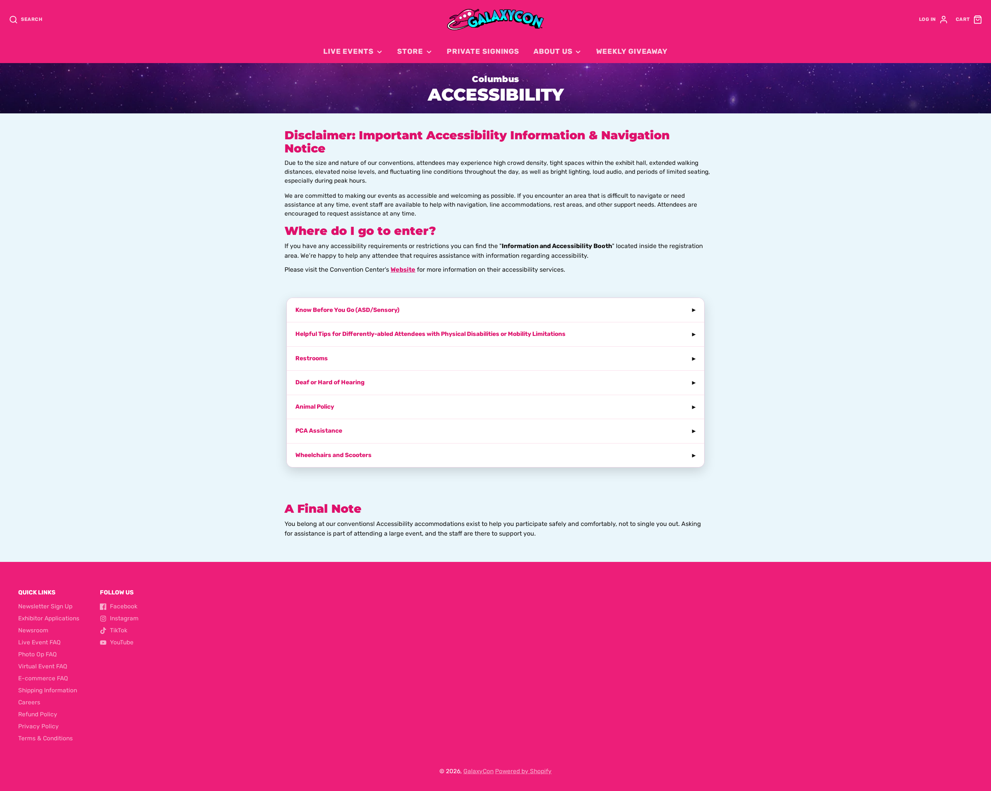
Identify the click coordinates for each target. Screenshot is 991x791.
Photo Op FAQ (37, 654)
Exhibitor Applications (48, 618)
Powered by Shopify (523, 771)
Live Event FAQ (39, 642)
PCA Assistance (318, 430)
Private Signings (483, 51)
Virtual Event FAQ (42, 666)
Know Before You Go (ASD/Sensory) (347, 309)
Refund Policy (37, 714)
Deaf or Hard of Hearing (330, 382)
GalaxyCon (478, 771)
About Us (552, 51)
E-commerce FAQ (43, 678)
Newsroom (33, 630)
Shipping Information (47, 690)
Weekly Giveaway (632, 51)
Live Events (348, 51)
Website (403, 269)
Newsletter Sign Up (45, 606)
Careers (29, 702)
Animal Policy (314, 406)
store (410, 51)
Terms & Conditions (45, 738)
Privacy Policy (38, 726)
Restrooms (311, 358)
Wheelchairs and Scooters (333, 455)
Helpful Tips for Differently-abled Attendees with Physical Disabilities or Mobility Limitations (430, 333)
